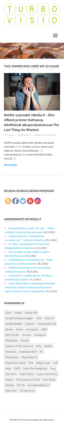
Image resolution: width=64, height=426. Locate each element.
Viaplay (9, 385)
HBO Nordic (12, 334)
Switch (9, 379)
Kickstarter (11, 340)
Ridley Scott (43, 362)
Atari (39, 318)
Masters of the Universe (19, 346)
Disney (9, 329)
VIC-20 (21, 385)
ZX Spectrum (27, 390)
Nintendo (10, 351)
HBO (44, 329)
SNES (17, 368)
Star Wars (11, 373)
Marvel (25, 340)
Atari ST (49, 318)
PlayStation (12, 357)
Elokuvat (39, 134)
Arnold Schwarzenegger (19, 318)
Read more (10, 165)
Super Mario (27, 373)
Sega (8, 368)
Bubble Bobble (13, 323)
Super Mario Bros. (47, 373)
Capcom (30, 323)
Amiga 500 (31, 312)
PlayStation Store (15, 362)
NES (38, 346)
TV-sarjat (50, 134)
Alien (8, 312)
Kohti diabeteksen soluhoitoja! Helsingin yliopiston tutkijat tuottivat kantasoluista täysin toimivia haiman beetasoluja (30, 287)
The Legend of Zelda (28, 379)
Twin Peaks (49, 379)
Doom (19, 329)
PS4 (31, 362)
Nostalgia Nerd (28, 351)
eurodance (32, 329)
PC (41, 351)
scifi (55, 362)
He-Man (26, 334)
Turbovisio (23, 134)
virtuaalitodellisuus (39, 385)
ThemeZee (48, 419)
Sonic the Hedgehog (35, 368)
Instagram (40, 334)
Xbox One (11, 390)
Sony (53, 368)
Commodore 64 (47, 323)
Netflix (48, 346)
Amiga (18, 312)
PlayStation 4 (29, 357)
